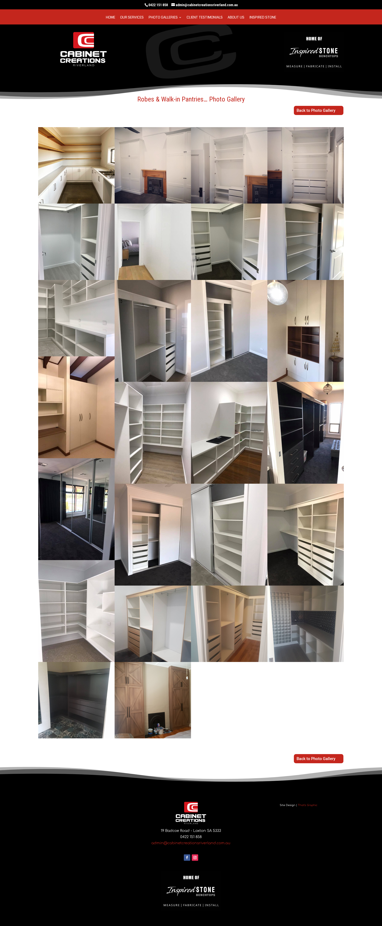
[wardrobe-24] (305, 661)
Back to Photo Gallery (316, 110)
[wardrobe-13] (153, 482)
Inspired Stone (262, 18)
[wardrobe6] (229, 279)
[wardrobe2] (229, 202)
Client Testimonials (205, 18)
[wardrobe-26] (153, 737)
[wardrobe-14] (229, 482)
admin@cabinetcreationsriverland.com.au (190, 843)
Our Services (132, 18)
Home (110, 18)
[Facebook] (187, 857)
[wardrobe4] (76, 279)
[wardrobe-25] (76, 737)
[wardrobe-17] (153, 584)
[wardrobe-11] (305, 381)
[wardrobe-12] (76, 457)
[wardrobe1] (153, 202)
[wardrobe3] (305, 202)
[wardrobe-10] (229, 381)
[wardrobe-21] (76, 661)
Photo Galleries (163, 18)
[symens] (76, 202)
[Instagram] (195, 857)
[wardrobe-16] (76, 559)
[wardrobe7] (305, 279)
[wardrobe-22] (153, 661)
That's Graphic (307, 805)
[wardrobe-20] (305, 584)
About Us (236, 18)
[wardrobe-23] (229, 661)
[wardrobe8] (76, 355)
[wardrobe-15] (305, 482)
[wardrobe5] (153, 279)
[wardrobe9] (153, 381)
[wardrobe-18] (229, 584)
